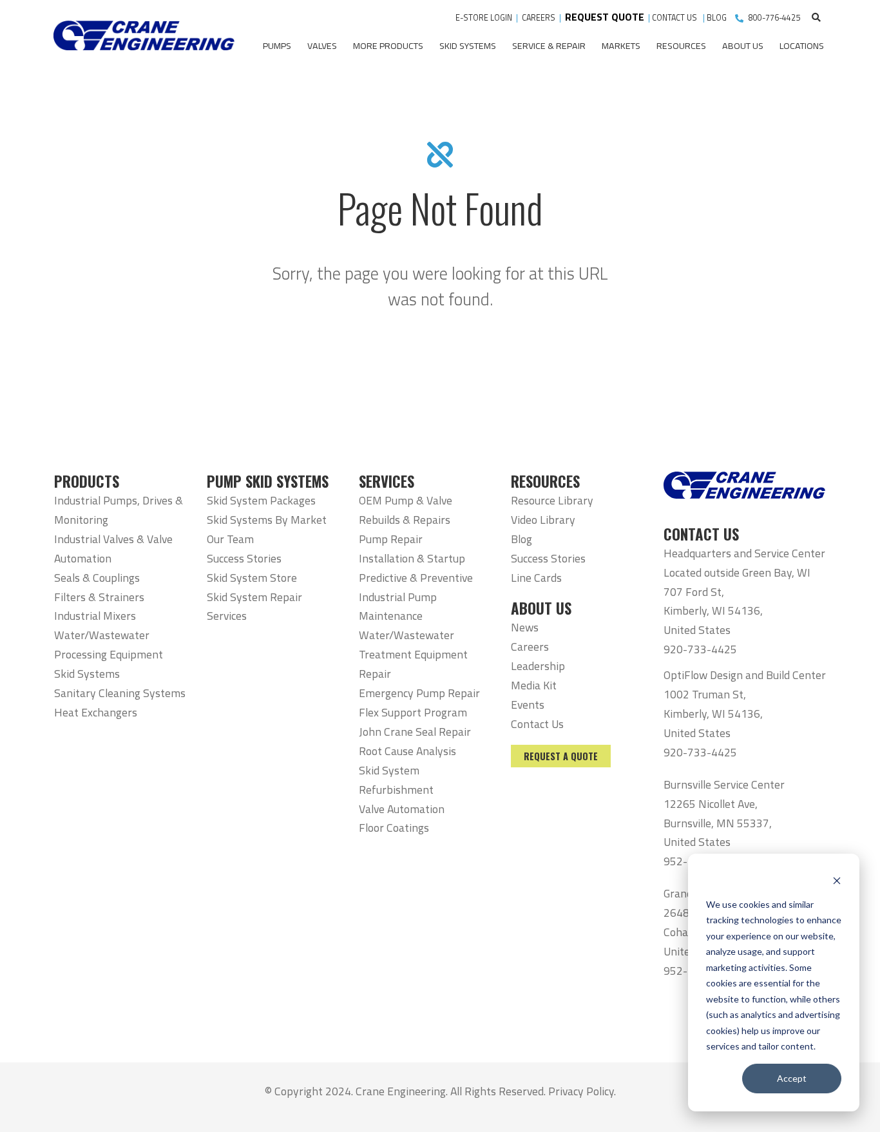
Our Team (230, 539)
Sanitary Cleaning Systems (120, 693)
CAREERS (538, 18)
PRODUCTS (86, 481)
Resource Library (552, 500)
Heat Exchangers (95, 712)
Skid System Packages (261, 500)
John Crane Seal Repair (415, 731)
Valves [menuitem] (322, 46)
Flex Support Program (413, 712)
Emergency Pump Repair (419, 693)
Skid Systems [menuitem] (467, 46)
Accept (792, 1078)
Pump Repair (391, 539)
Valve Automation (402, 809)
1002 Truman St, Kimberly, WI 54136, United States (713, 714)
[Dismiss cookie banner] (836, 880)
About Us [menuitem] (742, 46)
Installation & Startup (412, 558)
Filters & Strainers (99, 597)
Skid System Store (252, 577)
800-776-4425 (774, 18)
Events (527, 704)
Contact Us (537, 724)
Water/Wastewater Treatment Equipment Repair (413, 654)
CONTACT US (675, 18)
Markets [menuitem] (621, 46)
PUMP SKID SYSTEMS (268, 481)
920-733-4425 (700, 649)
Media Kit (534, 685)
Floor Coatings (394, 827)
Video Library (543, 519)
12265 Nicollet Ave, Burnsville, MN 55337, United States (718, 823)
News (525, 627)
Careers (530, 646)
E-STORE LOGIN (483, 18)
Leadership (538, 666)
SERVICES (386, 481)
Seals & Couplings (97, 577)
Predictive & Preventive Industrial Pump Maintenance (416, 597)
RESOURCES (545, 481)
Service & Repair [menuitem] (549, 46)
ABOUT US (541, 608)
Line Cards (536, 577)
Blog (521, 539)
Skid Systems (87, 673)
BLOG (717, 18)
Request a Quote (561, 756)
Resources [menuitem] (681, 46)
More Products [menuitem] (388, 46)
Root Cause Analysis (407, 751)
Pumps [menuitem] (277, 46)
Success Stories (244, 558)
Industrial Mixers (95, 615)
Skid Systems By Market (267, 519)
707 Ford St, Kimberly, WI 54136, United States (713, 611)
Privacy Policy (581, 1091)
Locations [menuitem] (802, 46)
